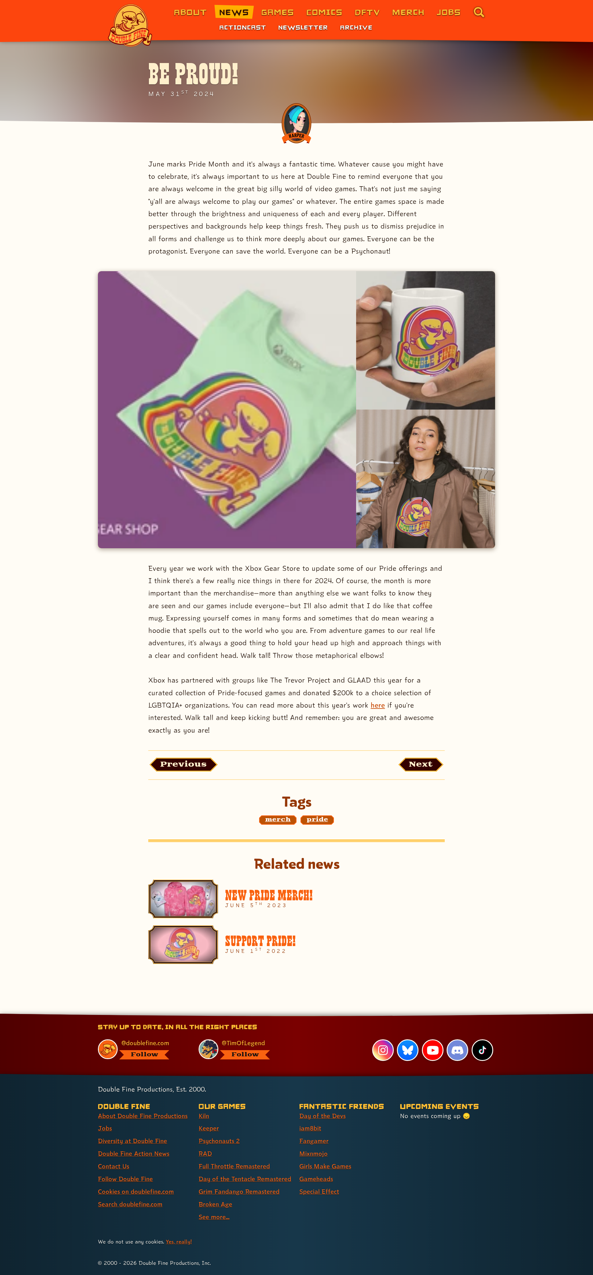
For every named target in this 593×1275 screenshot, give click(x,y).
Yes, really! (178, 1241)
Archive (356, 27)
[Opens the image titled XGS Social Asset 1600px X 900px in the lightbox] (227, 409)
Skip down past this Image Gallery (296, 278)
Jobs (449, 12)
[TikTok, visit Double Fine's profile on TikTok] (482, 1050)
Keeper (209, 1128)
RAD (205, 1153)
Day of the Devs (322, 1116)
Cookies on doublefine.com (136, 1191)
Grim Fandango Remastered (239, 1191)
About (190, 12)
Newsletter (303, 27)
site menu (289, 1015)
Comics (324, 12)
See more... (214, 1217)
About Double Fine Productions (142, 1116)
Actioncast (242, 27)
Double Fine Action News (133, 1153)
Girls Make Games (325, 1166)
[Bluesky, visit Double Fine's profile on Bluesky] (407, 1050)
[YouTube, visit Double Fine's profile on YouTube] (433, 1050)
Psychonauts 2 (219, 1141)
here (378, 705)
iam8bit (310, 1128)
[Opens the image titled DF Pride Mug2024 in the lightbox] (425, 340)
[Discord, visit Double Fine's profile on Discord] (457, 1050)
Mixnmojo (313, 1153)
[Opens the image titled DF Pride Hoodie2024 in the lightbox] (425, 479)
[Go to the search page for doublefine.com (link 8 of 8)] (479, 12)
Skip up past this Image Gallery (296, 562)
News (234, 12)
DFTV (367, 12)
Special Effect (319, 1191)
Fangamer (314, 1141)
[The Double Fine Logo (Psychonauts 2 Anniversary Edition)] (130, 25)
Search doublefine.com (130, 1204)
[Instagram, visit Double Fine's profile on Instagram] (383, 1050)
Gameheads (316, 1179)
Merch (408, 12)
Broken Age (215, 1204)
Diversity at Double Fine (132, 1141)
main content (329, 1015)
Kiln (204, 1116)
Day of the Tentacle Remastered (245, 1179)
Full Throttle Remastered (234, 1166)
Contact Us (113, 1166)
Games (277, 12)
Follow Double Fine (125, 1179)
